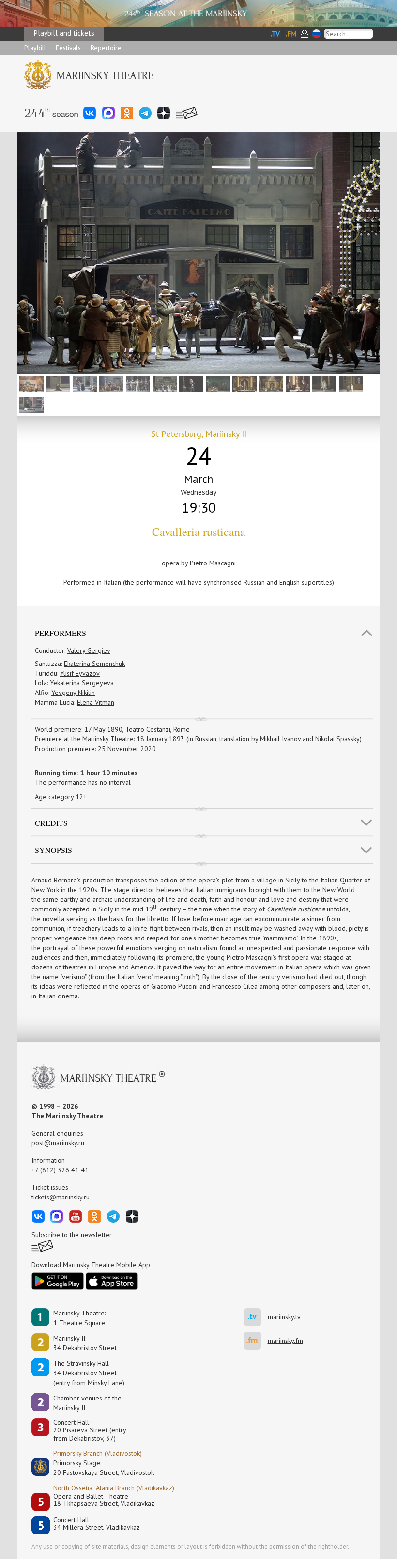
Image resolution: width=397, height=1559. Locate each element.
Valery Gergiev (88, 650)
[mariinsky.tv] (256, 1317)
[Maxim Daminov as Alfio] (323, 383)
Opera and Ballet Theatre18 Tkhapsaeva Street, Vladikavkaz (103, 1500)
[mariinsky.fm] (256, 1341)
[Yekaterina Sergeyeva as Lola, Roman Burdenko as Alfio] (110, 383)
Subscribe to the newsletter (71, 1234)
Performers (60, 632)
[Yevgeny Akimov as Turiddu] (243, 383)
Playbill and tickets (64, 33)
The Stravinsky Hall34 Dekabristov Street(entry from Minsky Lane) (88, 1373)
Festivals (68, 47)
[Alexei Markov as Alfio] (136, 383)
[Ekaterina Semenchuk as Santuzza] (190, 383)
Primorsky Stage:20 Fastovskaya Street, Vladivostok (96, 1467)
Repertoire (106, 47)
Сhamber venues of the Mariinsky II (87, 1403)
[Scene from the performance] (30, 383)
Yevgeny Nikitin (73, 692)
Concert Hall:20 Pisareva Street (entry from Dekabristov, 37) (89, 1430)
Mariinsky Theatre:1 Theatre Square (79, 1318)
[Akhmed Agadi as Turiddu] (296, 383)
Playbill (35, 47)
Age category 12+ (61, 797)
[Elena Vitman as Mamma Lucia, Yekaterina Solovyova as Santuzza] (216, 383)
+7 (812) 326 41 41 (60, 1170)
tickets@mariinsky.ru (60, 1197)
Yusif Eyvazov (80, 673)
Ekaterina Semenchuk (94, 663)
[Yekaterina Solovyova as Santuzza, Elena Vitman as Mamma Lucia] (83, 383)
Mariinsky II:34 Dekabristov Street (85, 1343)
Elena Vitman (95, 702)
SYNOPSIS (53, 849)
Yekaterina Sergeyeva (82, 682)
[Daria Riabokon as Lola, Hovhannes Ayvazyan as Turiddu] (270, 383)
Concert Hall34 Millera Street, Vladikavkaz (96, 1523)
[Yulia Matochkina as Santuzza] (57, 383)
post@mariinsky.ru (57, 1143)
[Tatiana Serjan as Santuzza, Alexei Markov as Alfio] (349, 383)
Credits (51, 822)
